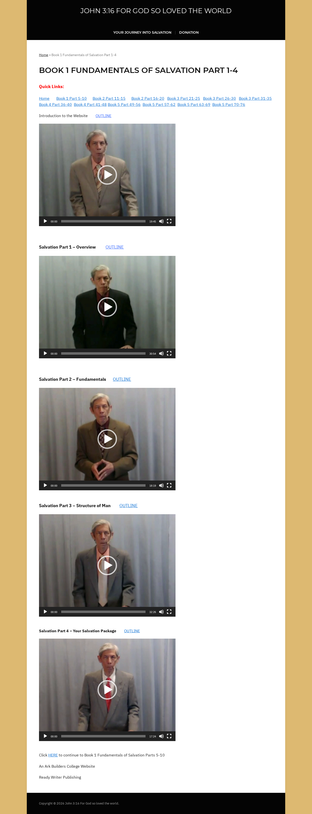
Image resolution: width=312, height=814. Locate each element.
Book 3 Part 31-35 (255, 98)
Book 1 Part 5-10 (71, 98)
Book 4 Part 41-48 (90, 104)
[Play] (45, 221)
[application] (107, 175)
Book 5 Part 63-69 (193, 104)
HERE (53, 755)
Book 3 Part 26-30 (219, 98)
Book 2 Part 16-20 (147, 98)
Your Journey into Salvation (142, 32)
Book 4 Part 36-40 (55, 104)
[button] (107, 175)
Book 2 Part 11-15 (109, 98)
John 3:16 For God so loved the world (156, 11)
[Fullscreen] (169, 221)
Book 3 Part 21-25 (183, 98)
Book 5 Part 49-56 (124, 104)
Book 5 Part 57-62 (159, 104)
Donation (189, 32)
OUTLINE (103, 115)
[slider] (103, 221)
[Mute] (161, 221)
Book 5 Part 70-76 (228, 104)
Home (43, 55)
